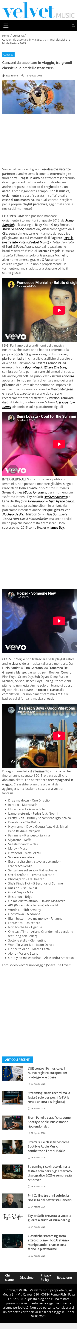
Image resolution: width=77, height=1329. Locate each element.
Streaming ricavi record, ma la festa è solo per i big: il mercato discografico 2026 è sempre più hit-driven (50, 1173)
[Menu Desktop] (6, 25)
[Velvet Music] (38, 10)
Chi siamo (9, 1277)
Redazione (64, 1277)
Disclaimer (27, 1277)
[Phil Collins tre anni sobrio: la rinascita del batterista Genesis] (12, 1200)
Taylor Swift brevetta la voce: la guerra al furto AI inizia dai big (49, 1218)
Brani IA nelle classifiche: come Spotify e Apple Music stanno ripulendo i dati (49, 1122)
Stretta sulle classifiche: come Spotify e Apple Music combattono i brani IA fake (48, 1146)
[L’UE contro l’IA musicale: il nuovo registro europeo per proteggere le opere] (12, 1073)
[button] (73, 26)
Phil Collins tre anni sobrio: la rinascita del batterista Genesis (50, 1197)
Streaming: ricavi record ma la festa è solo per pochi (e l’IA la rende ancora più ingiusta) (49, 1097)
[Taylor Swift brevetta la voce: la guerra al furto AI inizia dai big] (12, 1217)
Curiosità (8, 54)
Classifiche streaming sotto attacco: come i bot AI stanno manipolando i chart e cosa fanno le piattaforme (48, 1242)
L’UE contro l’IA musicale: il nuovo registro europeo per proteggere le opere (47, 1072)
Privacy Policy (46, 1277)
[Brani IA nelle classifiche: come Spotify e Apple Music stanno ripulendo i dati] (12, 1123)
